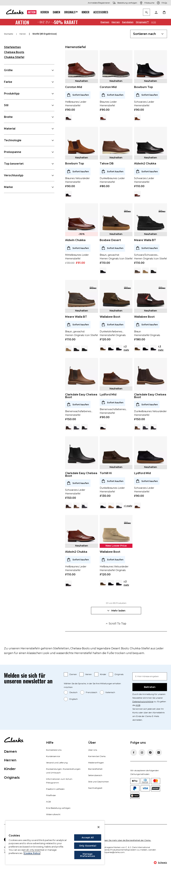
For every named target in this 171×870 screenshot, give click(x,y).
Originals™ (71, 12)
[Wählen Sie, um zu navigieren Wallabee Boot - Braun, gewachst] (103, 348)
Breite (8, 117)
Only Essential (87, 845)
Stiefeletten (12, 47)
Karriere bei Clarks (97, 756)
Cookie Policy (32, 853)
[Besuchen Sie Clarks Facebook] (133, 752)
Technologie (12, 140)
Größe (8, 70)
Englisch (73, 699)
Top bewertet (14, 163)
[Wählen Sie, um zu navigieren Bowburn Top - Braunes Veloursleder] (137, 118)
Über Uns (92, 750)
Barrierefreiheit (95, 769)
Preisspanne (12, 152)
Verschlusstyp (13, 175)
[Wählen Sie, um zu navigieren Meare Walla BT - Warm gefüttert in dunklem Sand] (145, 271)
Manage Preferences (87, 854)
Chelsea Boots (14, 52)
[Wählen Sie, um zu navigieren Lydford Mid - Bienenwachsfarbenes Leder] (137, 506)
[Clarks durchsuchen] (146, 12)
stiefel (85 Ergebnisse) (44, 34)
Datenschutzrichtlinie (142, 701)
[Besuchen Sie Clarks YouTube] (158, 752)
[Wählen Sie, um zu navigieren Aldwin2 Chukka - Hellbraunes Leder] (137, 194)
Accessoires (100, 12)
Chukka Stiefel (14, 57)
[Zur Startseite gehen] (15, 12)
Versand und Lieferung (57, 762)
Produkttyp (12, 93)
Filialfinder (51, 795)
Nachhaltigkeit (95, 788)
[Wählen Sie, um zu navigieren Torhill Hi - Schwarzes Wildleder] (103, 506)
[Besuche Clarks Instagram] (142, 752)
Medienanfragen (96, 762)
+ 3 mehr (126, 348)
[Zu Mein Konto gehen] (156, 12)
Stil (6, 105)
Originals (119, 674)
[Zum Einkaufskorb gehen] (164, 12)
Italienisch (110, 692)
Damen (56, 12)
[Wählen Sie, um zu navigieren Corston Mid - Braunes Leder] (68, 118)
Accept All (88, 837)
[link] (127, 211)
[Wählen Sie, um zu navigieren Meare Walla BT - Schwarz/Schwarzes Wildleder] (84, 349)
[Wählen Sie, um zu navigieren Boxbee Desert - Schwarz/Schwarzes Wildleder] (103, 271)
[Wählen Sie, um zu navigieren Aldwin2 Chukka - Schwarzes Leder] (68, 584)
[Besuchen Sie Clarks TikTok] (150, 752)
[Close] (98, 827)
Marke (8, 187)
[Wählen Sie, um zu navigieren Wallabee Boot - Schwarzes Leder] (119, 348)
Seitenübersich (95, 775)
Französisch (91, 692)
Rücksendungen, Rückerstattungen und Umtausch (63, 771)
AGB (153, 22)
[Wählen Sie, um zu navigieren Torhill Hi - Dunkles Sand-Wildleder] (111, 506)
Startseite (9, 34)
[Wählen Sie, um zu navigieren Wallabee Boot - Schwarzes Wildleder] (111, 348)
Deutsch (73, 692)
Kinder (85, 12)
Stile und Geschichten (98, 781)
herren (22, 34)
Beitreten (149, 687)
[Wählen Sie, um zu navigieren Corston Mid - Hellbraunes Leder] (103, 118)
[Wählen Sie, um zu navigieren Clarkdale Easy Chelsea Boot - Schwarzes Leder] (84, 427)
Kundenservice (53, 756)
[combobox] (148, 34)
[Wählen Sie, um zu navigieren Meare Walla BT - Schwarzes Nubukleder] (153, 271)
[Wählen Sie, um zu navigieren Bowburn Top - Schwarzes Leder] (68, 194)
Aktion (32, 12)
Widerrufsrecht (53, 814)
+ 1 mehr (128, 506)
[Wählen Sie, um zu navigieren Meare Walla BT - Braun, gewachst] (137, 271)
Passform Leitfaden (55, 789)
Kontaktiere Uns (53, 750)
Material (9, 128)
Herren (44, 12)
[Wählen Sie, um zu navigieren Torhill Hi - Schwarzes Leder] (119, 506)
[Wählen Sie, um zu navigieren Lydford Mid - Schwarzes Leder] (103, 427)
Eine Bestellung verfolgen (58, 808)
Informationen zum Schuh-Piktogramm (59, 781)
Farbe (8, 81)
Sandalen (127, 22)
